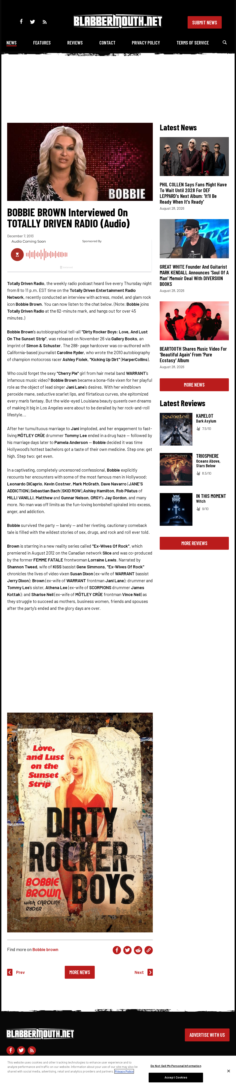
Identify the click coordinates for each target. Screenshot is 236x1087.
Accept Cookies (176, 1077)
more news (194, 385)
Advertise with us (207, 1035)
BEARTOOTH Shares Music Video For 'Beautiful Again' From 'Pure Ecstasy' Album (193, 354)
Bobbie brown (45, 949)
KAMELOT (204, 415)
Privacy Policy (146, 42)
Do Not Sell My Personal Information (175, 1066)
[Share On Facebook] (117, 950)
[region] (118, 1071)
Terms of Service (193, 42)
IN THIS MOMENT (211, 496)
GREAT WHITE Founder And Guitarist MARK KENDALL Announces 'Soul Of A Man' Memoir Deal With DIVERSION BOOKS (194, 275)
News (11, 42)
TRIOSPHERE (207, 455)
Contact (107, 42)
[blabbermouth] (118, 26)
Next (139, 972)
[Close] (229, 1071)
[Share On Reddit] (138, 950)
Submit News (204, 22)
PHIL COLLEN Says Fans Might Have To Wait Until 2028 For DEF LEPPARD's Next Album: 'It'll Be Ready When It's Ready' (193, 193)
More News (79, 972)
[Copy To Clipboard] (149, 950)
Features (42, 42)
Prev (20, 972)
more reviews (194, 543)
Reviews (75, 42)
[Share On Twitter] (127, 950)
